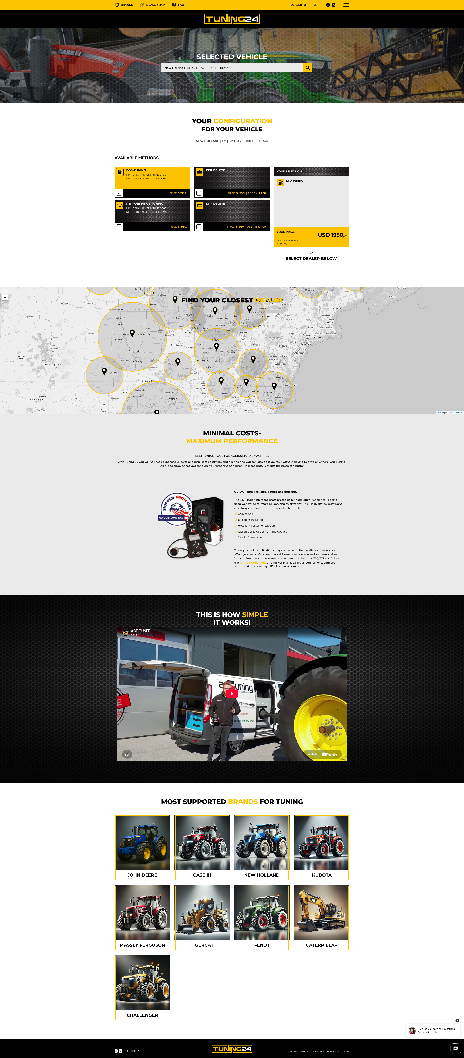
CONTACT (137, 1050)
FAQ (181, 5)
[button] (274, 386)
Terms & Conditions (252, 562)
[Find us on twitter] (333, 5)
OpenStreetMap (455, 412)
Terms (294, 1051)
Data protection (324, 1051)
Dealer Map (155, 5)
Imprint (305, 1051)
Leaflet (440, 412)
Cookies (343, 1051)
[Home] (232, 18)
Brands (127, 5)
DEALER (296, 5)
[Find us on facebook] (327, 5)
